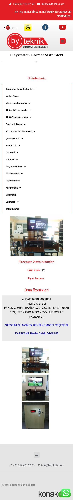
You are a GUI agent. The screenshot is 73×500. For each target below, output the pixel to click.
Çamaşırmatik (13, 138)
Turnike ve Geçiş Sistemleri (19, 89)
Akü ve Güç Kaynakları (17, 110)
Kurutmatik (11, 145)
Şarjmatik (10, 202)
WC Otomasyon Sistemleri (19, 131)
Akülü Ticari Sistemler (17, 117)
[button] (63, 41)
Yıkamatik (11, 194)
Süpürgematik (13, 180)
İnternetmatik (12, 173)
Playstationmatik (14, 166)
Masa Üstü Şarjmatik (16, 103)
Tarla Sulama (12, 209)
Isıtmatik (10, 159)
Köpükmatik (12, 187)
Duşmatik (10, 152)
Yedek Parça (12, 96)
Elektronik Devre (14, 124)
